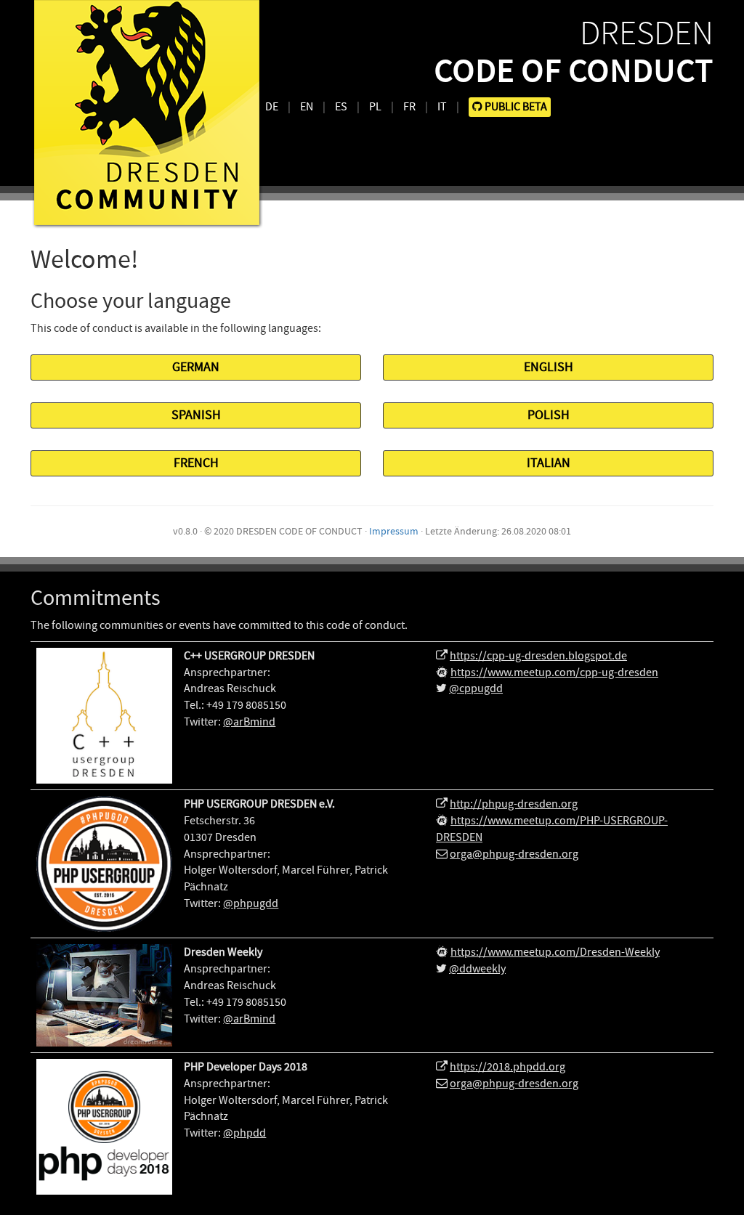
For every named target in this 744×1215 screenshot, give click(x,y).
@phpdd (244, 1133)
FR (409, 106)
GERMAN (195, 367)
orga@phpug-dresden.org (514, 854)
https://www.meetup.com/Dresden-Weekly (555, 952)
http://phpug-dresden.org (514, 804)
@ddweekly (477, 969)
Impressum (393, 531)
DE (271, 106)
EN (306, 106)
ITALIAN (548, 463)
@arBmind (249, 722)
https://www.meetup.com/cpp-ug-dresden (554, 672)
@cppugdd (476, 688)
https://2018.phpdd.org (507, 1067)
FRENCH (196, 463)
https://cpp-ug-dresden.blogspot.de (538, 656)
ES (341, 106)
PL (375, 106)
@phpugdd (250, 903)
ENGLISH (548, 367)
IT (442, 106)
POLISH (548, 415)
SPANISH (196, 415)
